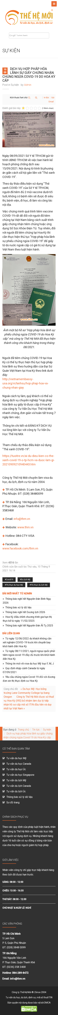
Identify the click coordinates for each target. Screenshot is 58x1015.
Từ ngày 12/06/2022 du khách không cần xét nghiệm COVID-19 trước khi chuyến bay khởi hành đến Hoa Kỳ (27, 642)
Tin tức (36, 729)
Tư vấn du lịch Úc (16, 791)
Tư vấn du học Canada (18, 763)
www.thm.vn (25, 527)
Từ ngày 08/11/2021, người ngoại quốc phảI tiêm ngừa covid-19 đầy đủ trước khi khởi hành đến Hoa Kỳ (29, 655)
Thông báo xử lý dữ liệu (18, 607)
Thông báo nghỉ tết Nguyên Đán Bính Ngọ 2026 (27, 600)
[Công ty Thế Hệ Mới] (29, 15)
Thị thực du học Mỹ (14, 585)
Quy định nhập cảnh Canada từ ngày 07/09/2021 (24, 670)
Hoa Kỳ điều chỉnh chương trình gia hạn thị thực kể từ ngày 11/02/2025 (27, 618)
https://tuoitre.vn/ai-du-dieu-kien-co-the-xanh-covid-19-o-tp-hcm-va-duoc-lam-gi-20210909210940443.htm (28, 460)
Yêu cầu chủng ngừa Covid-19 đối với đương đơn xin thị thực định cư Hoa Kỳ (29, 678)
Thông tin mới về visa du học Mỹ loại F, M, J (29, 663)
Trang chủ (23, 729)
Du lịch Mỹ (25, 579)
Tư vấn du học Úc (16, 769)
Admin (27, 84)
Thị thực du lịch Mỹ (39, 585)
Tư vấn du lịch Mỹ (16, 780)
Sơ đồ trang (12, 802)
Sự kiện (15, 84)
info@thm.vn (22, 519)
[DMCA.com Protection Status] (29, 1008)
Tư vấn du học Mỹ (16, 758)
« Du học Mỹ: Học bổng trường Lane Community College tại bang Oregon (26, 692)
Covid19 (9, 579)
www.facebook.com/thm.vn (20, 548)
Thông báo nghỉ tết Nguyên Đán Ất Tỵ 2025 (29, 625)
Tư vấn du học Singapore (20, 774)
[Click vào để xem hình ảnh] (29, 129)
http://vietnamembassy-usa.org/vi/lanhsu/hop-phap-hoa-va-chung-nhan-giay (25, 383)
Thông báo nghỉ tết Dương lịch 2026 (25, 612)
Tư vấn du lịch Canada (18, 785)
